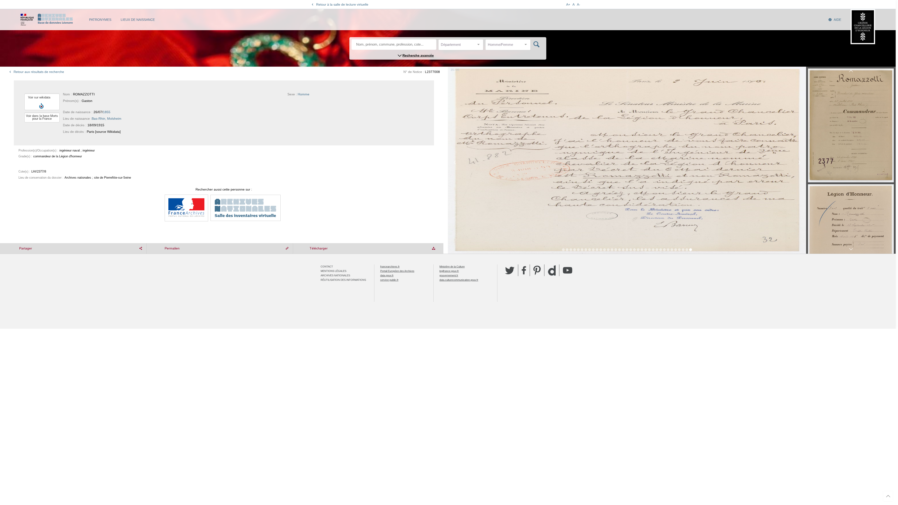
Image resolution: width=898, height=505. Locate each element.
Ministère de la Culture (452, 266)
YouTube (567, 270)
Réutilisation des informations (343, 279)
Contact (327, 266)
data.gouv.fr (387, 275)
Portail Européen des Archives (397, 271)
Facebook (524, 270)
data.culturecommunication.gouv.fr (458, 279)
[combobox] (462, 46)
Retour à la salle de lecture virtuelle (342, 4)
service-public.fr (389, 279)
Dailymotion (552, 270)
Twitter (509, 270)
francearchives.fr (390, 266)
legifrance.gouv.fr (449, 271)
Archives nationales (335, 275)
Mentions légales (333, 271)
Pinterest (537, 270)
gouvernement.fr (448, 275)
